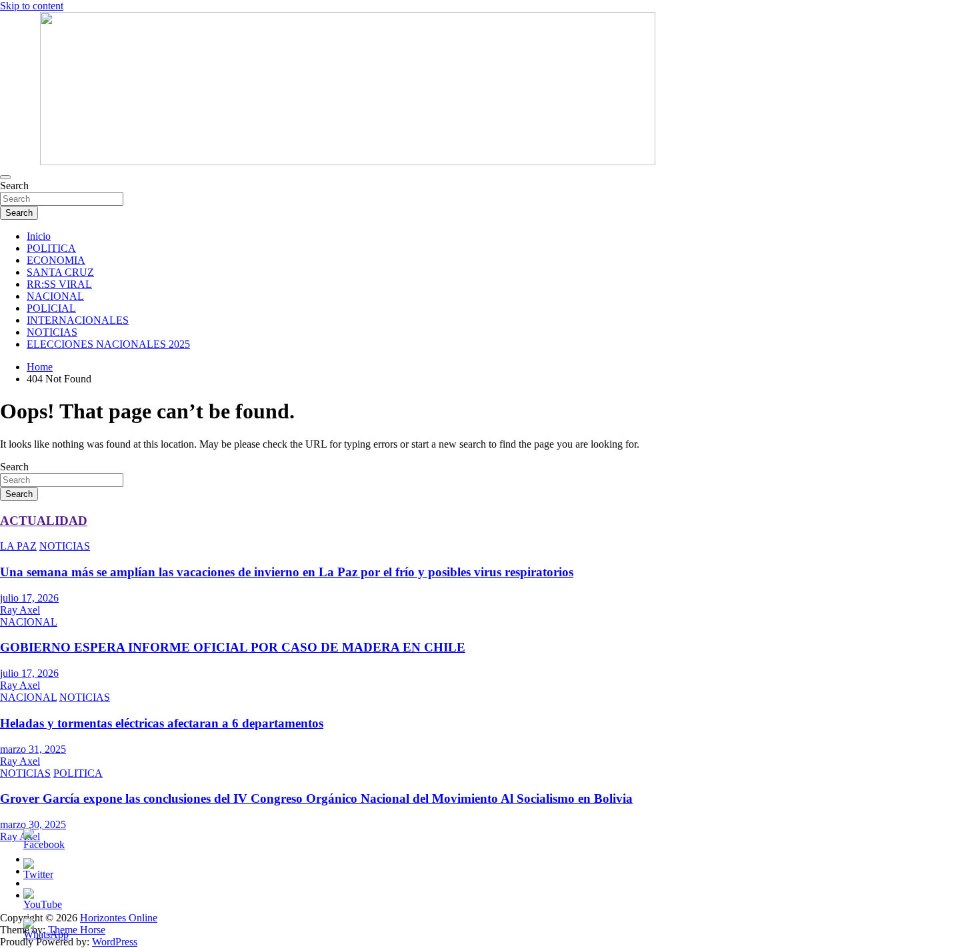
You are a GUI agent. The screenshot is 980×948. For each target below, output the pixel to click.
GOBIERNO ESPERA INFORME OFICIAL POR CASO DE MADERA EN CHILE (232, 647)
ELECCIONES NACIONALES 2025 (108, 344)
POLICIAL (51, 308)
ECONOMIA (56, 260)
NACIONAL (55, 296)
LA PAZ (18, 546)
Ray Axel (20, 610)
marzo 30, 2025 (33, 824)
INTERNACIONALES (78, 320)
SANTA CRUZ (60, 272)
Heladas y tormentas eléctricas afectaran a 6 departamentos (161, 723)
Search (14, 185)
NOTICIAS (52, 332)
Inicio (39, 236)
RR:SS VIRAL (59, 284)
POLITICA (51, 248)
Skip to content (31, 5)
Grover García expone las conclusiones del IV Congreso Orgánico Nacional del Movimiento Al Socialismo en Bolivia (316, 798)
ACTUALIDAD (43, 521)
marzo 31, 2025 (33, 749)
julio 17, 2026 (29, 598)
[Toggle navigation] (5, 177)
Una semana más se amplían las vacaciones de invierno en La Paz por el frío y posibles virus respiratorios (286, 572)
